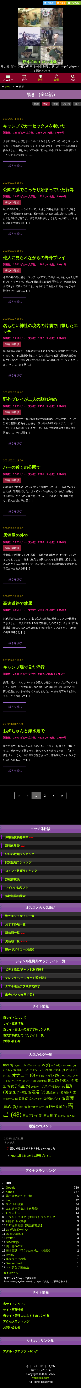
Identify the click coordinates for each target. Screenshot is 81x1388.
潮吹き (70, 1092)
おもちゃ (9, 1070)
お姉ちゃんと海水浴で (24, 730)
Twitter (10, 1238)
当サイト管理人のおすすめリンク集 (26, 1029)
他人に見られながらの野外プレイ (34, 257)
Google (10, 1187)
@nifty (10, 1254)
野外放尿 (58, 1106)
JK (27, 1065)
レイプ (31, 1080)
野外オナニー (38, 1106)
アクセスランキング (16, 1321)
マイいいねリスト (16, 887)
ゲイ (40, 1075)
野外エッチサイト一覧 (19, 915)
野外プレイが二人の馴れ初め (30, 399)
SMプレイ (50, 1065)
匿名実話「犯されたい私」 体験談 (28, 1250)
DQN (18, 1065)
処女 (53, 1080)
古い (45, 103)
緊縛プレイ (56, 1098)
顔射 (62, 1115)
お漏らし (23, 1070)
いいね (66, 103)
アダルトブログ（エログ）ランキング (30, 1217)
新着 (36, 103)
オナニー (23, 1075)
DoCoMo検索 (14, 1204)
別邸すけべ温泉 (16, 1221)
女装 (47, 1086)
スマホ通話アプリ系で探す (22, 986)
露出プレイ (32, 1115)
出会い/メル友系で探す (20, 994)
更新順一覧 (16, 941)
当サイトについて (14, 1017)
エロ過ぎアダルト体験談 (22, 1208)
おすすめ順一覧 (15, 924)
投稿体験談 (12, 879)
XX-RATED (68, 1065)
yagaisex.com (40, 1377)
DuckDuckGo (14, 1233)
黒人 (71, 1115)
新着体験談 (15, 845)
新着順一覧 (15, 932)
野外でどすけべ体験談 (19, 949)
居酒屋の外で (15, 535)
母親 (26, 1092)
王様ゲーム (10, 1098)
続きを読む (15, 165)
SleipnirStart (14, 1263)
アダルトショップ (41, 1070)
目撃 (23, 1098)
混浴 (38, 1092)
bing (8, 1200)
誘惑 (23, 1107)
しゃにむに (13, 1212)
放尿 (15, 1092)
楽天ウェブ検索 (16, 1259)
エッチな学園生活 (17, 1267)
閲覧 (55, 103)
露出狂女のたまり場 (19, 1196)
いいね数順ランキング (19, 853)
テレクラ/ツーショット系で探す (26, 977)
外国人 (67, 1080)
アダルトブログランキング (20, 1351)
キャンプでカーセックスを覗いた (34, 126)
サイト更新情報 (13, 1023)
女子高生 (20, 1086)
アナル (59, 1069)
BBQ (8, 1065)
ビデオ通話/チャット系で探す (24, 969)
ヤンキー (18, 1080)
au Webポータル (17, 1229)
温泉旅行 (54, 1092)
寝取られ (58, 1086)
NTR (35, 1065)
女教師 (36, 1086)
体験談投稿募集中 (19, 837)
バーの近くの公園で (21, 467)
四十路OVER (14, 1246)
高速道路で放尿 (17, 603)
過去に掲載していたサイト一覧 (23, 1035)
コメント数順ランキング (21, 870)
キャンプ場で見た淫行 (24, 667)
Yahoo (10, 1191)
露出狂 (50, 1115)
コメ (77, 103)
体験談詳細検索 (15, 895)
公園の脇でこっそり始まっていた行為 (38, 189)
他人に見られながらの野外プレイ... (31, 1155)
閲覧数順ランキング (18, 862)
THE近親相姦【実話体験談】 (25, 1225)
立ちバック (38, 1098)
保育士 (42, 1080)
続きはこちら (11, 1273)
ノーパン (66, 1075)
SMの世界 (12, 1242)
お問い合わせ (12, 1041)
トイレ (52, 1075)
